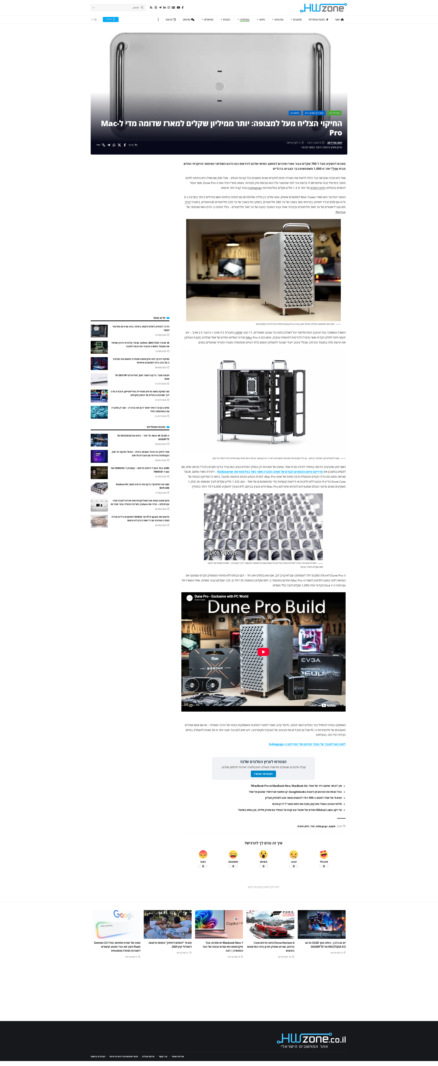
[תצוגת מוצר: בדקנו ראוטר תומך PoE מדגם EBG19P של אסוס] (99, 379)
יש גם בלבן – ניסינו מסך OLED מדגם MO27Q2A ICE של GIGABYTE (325, 945)
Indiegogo (255, 188)
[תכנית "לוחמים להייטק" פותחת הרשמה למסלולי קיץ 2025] (168, 924)
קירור (188, 202)
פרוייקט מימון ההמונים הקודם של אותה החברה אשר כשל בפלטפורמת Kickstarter (270, 472)
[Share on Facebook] (124, 145)
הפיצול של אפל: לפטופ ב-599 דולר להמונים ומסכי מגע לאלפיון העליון (303, 798)
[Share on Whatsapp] (114, 145)
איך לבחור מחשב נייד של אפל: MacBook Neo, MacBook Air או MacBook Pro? (296, 786)
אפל (335, 169)
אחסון (238, 332)
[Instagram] (169, 7)
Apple (332, 826)
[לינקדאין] (164, 7)
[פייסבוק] (182, 7)
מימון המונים (318, 188)
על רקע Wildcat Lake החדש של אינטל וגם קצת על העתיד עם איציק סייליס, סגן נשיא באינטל (290, 810)
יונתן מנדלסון (334, 142)
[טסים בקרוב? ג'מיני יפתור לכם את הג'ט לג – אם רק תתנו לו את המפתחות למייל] (99, 412)
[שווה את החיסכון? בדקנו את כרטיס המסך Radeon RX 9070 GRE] (99, 488)
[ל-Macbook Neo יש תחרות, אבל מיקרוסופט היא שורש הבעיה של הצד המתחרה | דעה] (219, 924)
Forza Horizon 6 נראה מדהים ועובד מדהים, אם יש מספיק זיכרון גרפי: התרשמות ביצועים (270, 946)
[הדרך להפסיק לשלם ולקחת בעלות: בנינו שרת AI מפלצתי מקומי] (99, 331)
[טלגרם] (160, 7)
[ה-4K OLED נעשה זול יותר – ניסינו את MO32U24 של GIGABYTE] (99, 440)
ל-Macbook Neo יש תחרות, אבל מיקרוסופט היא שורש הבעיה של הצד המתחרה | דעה (222, 946)
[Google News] (173, 7)
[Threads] (155, 7)
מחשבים (295, 113)
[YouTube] (178, 7)
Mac (249, 337)
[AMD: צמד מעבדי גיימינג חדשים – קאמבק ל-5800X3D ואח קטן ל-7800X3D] (99, 472)
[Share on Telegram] (108, 145)
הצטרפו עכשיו (263, 774)
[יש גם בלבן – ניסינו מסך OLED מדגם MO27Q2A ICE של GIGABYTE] (322, 924)
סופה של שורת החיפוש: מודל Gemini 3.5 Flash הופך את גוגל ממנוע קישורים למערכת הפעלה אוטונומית (117, 946)
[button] (158, 19)
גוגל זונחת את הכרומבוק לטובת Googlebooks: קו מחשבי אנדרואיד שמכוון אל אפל (295, 792)
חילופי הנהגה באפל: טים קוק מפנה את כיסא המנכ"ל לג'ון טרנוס (307, 804)
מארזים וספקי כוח (314, 113)
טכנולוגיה (334, 113)
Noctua (341, 212)
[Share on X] (119, 145)
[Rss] (151, 7)
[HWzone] (323, 8)
